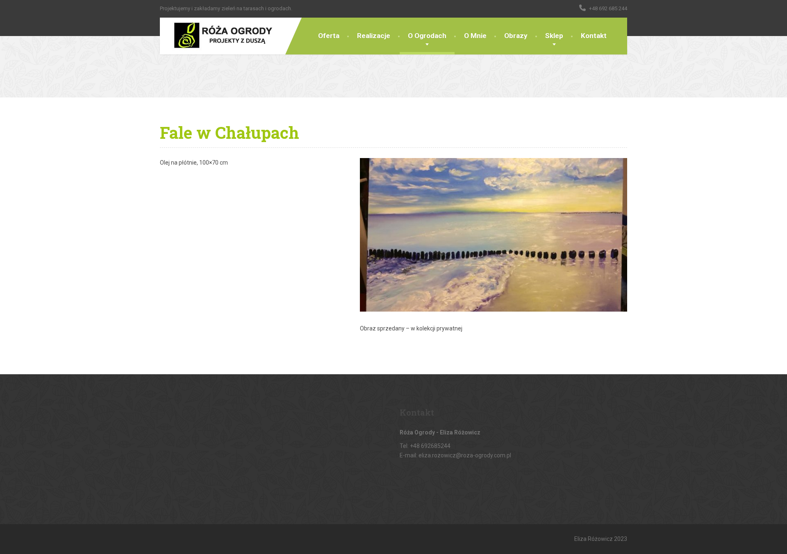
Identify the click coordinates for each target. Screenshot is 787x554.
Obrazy (516, 36)
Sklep (554, 36)
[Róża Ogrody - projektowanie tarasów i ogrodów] (216, 36)
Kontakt (594, 36)
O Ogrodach (427, 36)
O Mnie (475, 36)
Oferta (328, 36)
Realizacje (373, 36)
